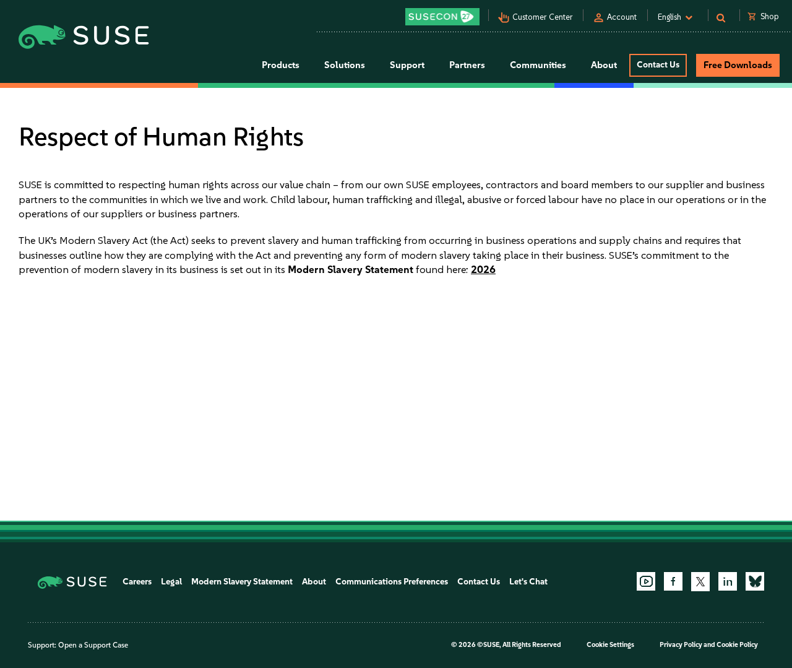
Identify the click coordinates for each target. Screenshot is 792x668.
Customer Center (542, 17)
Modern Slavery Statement (242, 581)
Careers (137, 581)
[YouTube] (646, 581)
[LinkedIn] (727, 581)
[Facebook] (673, 581)
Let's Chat (528, 581)
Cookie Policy (737, 645)
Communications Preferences (391, 581)
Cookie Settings (610, 645)
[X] (700, 581)
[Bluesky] (755, 581)
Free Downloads (738, 65)
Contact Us (658, 64)
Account (622, 17)
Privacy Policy (681, 645)
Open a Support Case (93, 645)
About (314, 581)
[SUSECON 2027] (442, 16)
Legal (171, 581)
